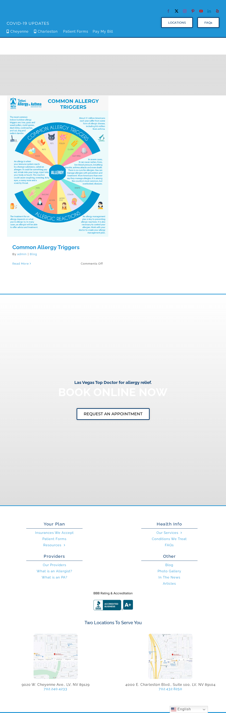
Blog (33, 254)
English (183, 709)
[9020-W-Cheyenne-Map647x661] (56, 635)
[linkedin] (209, 11)
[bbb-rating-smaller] (113, 592)
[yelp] (217, 11)
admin (22, 254)
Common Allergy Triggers (57, 162)
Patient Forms (75, 31)
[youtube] (201, 11)
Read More (20, 263)
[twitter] (177, 11)
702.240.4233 (55, 689)
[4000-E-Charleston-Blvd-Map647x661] (170, 635)
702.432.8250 (170, 689)
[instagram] (185, 11)
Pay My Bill (103, 31)
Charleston (48, 31)
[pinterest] (193, 11)
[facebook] (168, 11)
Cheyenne (19, 31)
